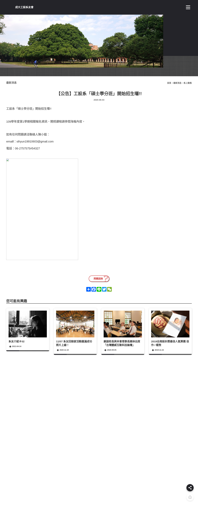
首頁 (169, 83)
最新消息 (177, 83)
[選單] (188, 7)
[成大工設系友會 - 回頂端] (190, 497)
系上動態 (188, 83)
